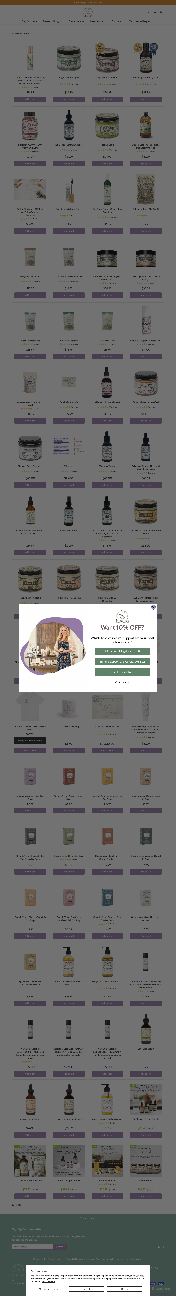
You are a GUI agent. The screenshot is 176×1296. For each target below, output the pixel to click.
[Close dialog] (153, 607)
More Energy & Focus (122, 672)
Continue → (122, 682)
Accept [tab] (86, 1289)
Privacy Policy (48, 1281)
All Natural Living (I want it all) (122, 651)
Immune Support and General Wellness (122, 661)
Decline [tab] (124, 1289)
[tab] (48, 1289)
